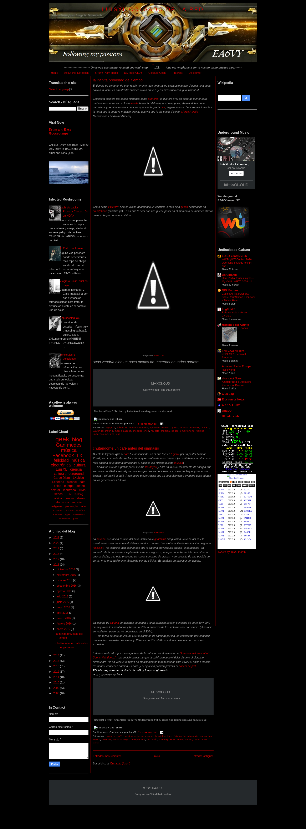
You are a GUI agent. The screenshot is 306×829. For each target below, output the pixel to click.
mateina (106, 739)
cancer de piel (187, 666)
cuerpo (68, 485)
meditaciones (141, 431)
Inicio (156, 756)
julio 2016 (63, 596)
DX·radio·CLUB (133, 72)
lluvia (82, 490)
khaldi (96, 739)
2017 (56, 559)
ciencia (76, 469)
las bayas (151, 467)
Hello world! (228, 369)
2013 (56, 666)
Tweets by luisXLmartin (232, 551)
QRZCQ (226, 410)
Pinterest (177, 72)
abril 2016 (63, 612)
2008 (56, 693)
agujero (110, 427)
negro (175, 431)
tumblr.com (158, 355)
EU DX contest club (234, 256)
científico (80, 510)
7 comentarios (147, 732)
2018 (56, 553)
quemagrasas (167, 739)
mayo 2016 (64, 607)
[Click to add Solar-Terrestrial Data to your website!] (237, 471)
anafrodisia (58, 510)
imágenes (56, 506)
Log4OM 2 (228, 309)
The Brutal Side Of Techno (108, 411)
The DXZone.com (233, 350)
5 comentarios (147, 424)
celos (57, 485)
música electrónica (68, 462)
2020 (56, 543)
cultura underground (69, 473)
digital (67, 515)
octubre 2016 (65, 580)
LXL (81, 455)
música (69, 450)
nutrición (152, 739)
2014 (56, 660)
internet (194, 427)
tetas (84, 506)
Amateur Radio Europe (236, 366)
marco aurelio (123, 431)
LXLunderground (103, 431)
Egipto (174, 454)
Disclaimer (195, 72)
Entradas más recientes (107, 756)
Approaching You (70, 317)
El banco (243, 328)
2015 (56, 655)
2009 (56, 687)
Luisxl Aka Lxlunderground (142, 411)
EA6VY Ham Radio (106, 72)
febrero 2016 (64, 623)
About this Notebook (76, 72)
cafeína (57, 498)
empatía (77, 502)
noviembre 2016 (67, 574)
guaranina (160, 539)
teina (180, 739)
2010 (56, 682)
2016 (56, 564)
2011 (56, 677)
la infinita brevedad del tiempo (118, 80)
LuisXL (61, 469)
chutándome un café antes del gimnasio (126, 448)
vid (118, 434)
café (82, 482)
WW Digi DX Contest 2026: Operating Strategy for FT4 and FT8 (237, 263)
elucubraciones (138, 427)
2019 (56, 548)
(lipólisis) (98, 547)
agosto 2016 (64, 591)
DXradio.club (230, 416)
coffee (168, 736)
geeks (184, 206)
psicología (71, 506)
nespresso (138, 739)
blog (77, 439)
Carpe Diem (61, 477)
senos (58, 494)
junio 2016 (63, 601)
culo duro (57, 515)
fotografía (180, 736)
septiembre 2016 (67, 585)
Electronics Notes (233, 399)
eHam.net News (232, 378)
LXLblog (78, 477)
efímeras (153, 98)
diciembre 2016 (66, 569)
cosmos (69, 498)
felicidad (61, 460)
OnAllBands (229, 274)
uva (163, 107)
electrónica (62, 502)
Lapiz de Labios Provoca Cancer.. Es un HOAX (74, 211)
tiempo (201, 431)
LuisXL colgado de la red (153, 9)
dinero (81, 498)
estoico (166, 427)
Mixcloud (167, 411)
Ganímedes (69, 445)
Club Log (228, 393)
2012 (56, 671)
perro (75, 518)
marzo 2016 (64, 618)
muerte (155, 431)
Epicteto (113, 206)
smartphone (100, 211)
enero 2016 (64, 629)
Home (54, 72)
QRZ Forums (230, 290)
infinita (134, 103)
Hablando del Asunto (235, 324)
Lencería (58, 482)
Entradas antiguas (203, 756)
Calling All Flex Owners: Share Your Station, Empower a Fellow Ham (238, 297)
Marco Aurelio (189, 111)
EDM (69, 494)
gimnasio (193, 736)
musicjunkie (64, 518)
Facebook (63, 455)
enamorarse (79, 515)
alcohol (72, 482)
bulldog (79, 494)
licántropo (69, 490)
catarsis (69, 510)
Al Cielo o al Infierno (72, 248)
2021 (56, 537)
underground (100, 434)
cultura (80, 465)
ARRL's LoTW (231, 405)
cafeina (128, 736)
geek (62, 439)
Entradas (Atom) (120, 763)
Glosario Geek (157, 72)
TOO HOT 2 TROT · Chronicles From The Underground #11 (126, 719)
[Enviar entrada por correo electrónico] (161, 424)
